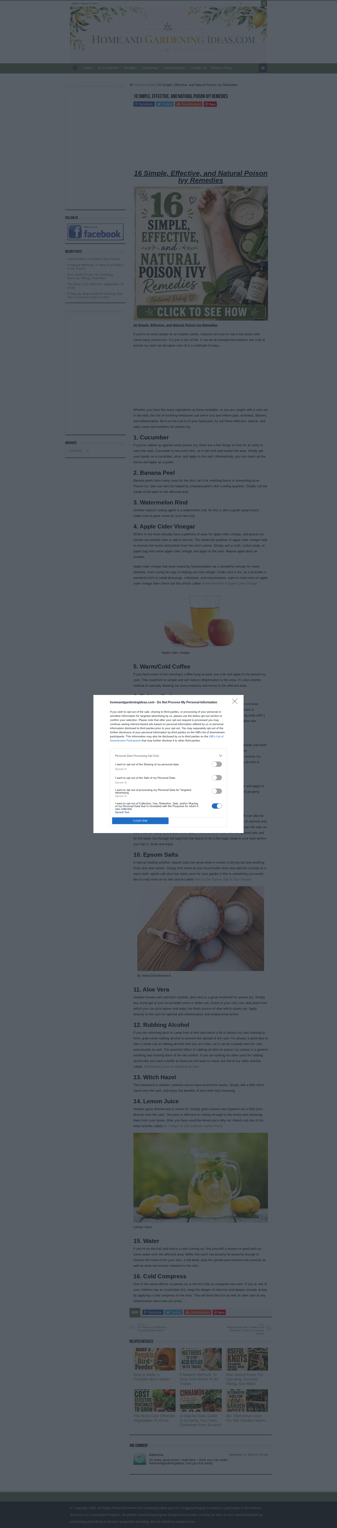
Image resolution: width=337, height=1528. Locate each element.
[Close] (236, 702)
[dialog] (168, 764)
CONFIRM (140, 820)
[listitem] (168, 756)
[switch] (217, 764)
